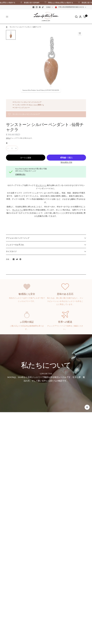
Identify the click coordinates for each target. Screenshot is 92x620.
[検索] (76, 16)
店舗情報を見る (20, 174)
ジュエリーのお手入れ (15, 245)
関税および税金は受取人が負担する (52, 2)
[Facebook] (33, 7)
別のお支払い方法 (66, 162)
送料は (8, 138)
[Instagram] (36, 7)
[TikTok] (42, 7)
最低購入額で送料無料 (24, 2)
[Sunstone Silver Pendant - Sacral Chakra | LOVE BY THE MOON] (80, 33)
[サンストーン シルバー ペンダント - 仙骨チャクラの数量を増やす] (16, 148)
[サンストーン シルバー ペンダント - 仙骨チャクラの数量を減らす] (8, 148)
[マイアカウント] (80, 16)
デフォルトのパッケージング (17, 238)
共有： (8, 259)
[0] (84, 16)
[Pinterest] (39, 7)
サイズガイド (11, 251)
